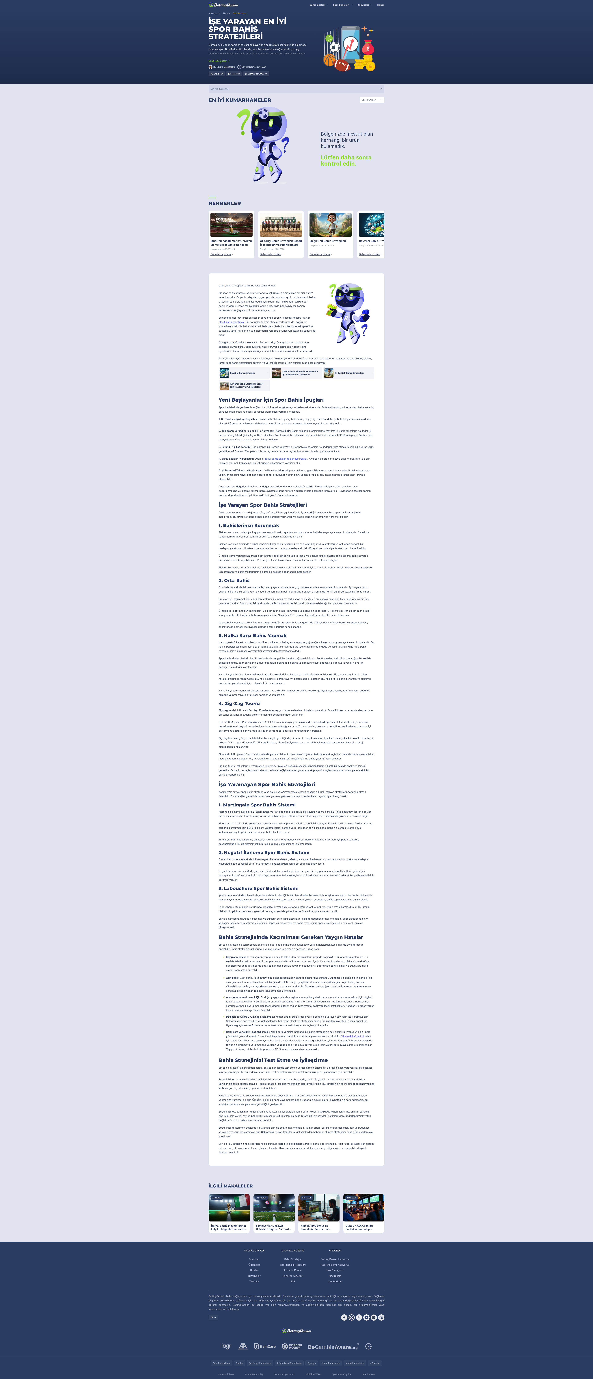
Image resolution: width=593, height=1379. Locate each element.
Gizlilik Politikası (313, 1374)
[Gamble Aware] (333, 1346)
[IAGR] (227, 1346)
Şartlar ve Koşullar (342, 1374)
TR (212, 1317)
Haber (380, 4)
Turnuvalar (254, 1276)
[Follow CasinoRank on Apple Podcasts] (381, 1317)
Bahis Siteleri (317, 4)
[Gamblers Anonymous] (243, 1346)
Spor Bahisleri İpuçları (293, 1264)
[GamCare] (265, 1346)
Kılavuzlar (363, 4)
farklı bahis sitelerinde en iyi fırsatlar (286, 458)
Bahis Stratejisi (292, 1259)
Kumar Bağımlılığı (254, 1374)
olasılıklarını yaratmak (231, 322)
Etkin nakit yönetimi (352, 1036)
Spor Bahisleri (341, 4)
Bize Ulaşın (335, 1276)
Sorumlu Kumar (293, 1270)
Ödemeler (254, 1264)
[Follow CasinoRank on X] (359, 1317)
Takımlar (254, 1281)
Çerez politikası (226, 1374)
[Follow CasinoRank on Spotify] (374, 1317)
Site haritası (335, 1281)
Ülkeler (254, 1270)
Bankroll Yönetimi (293, 1276)
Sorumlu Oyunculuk (284, 1374)
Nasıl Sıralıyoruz (335, 1270)
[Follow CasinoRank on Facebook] (344, 1317)
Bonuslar (254, 1259)
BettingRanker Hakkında (335, 1259)
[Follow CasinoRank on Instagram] (351, 1317)
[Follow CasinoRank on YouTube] (366, 1317)
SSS (293, 1281)
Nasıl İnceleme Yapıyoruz (335, 1264)
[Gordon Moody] (292, 1346)
